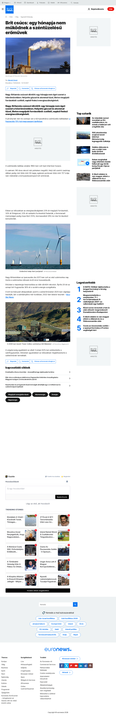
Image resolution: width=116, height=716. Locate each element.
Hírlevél (65, 672)
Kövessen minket (27, 674)
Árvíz (81, 624)
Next (3, 674)
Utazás (4, 680)
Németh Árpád (12, 80)
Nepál (75, 635)
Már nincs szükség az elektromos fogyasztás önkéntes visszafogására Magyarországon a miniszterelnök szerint (31, 378)
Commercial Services (48, 664)
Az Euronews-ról (46, 661)
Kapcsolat (43, 682)
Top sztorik (84, 113)
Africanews (25, 683)
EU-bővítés (44, 629)
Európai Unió (56, 624)
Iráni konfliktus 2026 (69, 618)
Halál (57, 629)
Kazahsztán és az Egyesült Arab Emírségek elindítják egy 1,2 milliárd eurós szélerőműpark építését (32, 386)
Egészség (5, 677)
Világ (16, 17)
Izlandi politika (71, 629)
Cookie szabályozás (47, 673)
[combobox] (83, 3)
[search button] (71, 3)
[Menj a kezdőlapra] (9, 9)
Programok (5, 689)
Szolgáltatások (26, 657)
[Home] (6, 17)
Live (110, 9)
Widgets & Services (28, 680)
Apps (23, 677)
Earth (3, 671)
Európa (4, 661)
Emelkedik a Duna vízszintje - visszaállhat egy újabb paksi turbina (29, 372)
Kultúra (4, 683)
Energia (55, 394)
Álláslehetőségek (46, 685)
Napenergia (12, 400)
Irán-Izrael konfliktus (47, 618)
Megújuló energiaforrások (18, 394)
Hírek (11, 17)
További (43, 657)
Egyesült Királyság (27, 17)
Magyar (6, 3)
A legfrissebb (25, 671)
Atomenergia (40, 394)
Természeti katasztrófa (47, 635)
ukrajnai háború (39, 624)
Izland (70, 624)
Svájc (65, 635)
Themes (4, 657)
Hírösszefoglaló (26, 664)
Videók (3, 686)
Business (4, 668)
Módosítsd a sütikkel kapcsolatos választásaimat (47, 696)
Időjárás (24, 668)
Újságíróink (5, 692)
